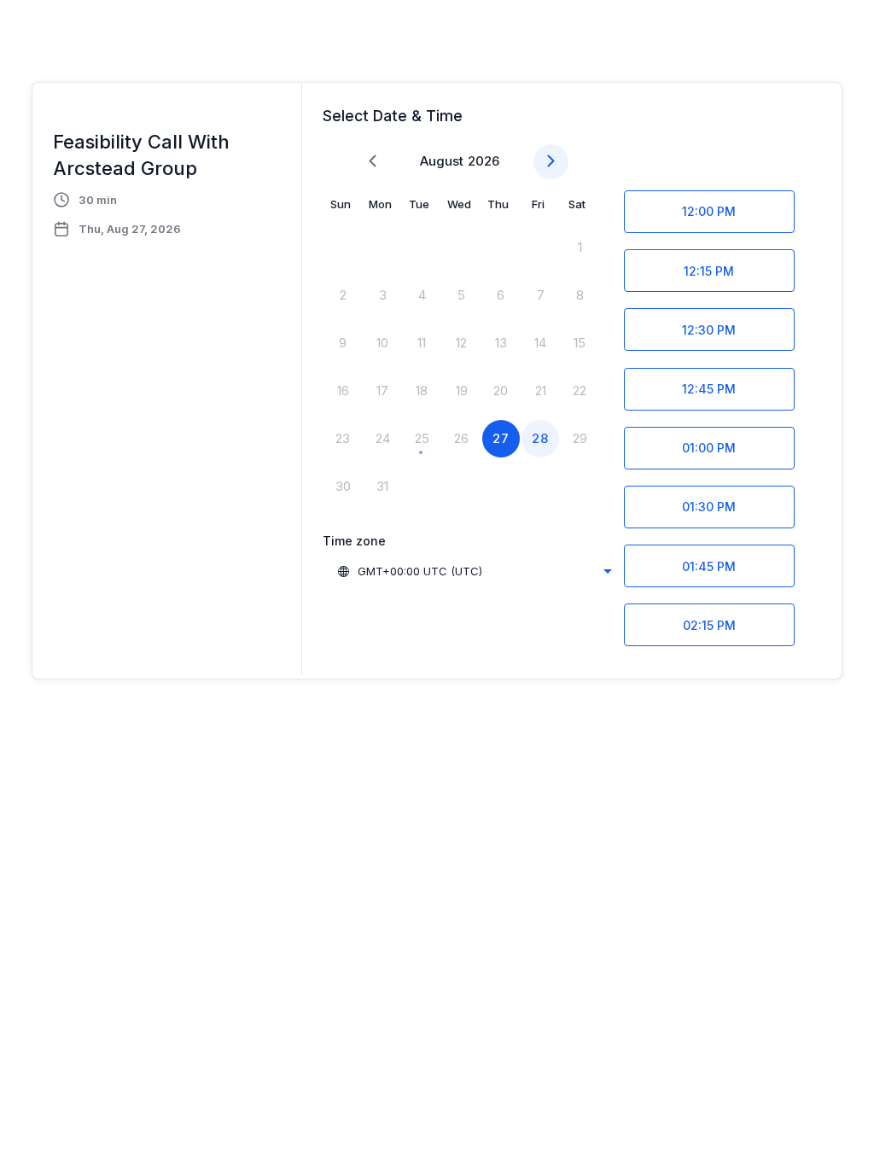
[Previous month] (372, 161)
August (441, 161)
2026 (483, 161)
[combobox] (474, 571)
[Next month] (550, 161)
